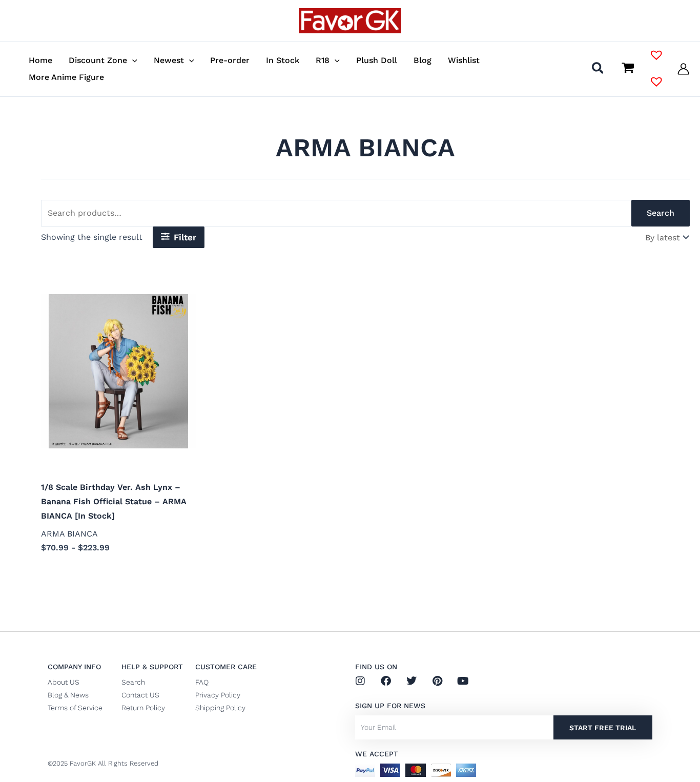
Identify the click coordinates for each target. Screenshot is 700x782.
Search (660, 213)
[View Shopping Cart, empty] (628, 68)
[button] (132, 60)
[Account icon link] (683, 69)
